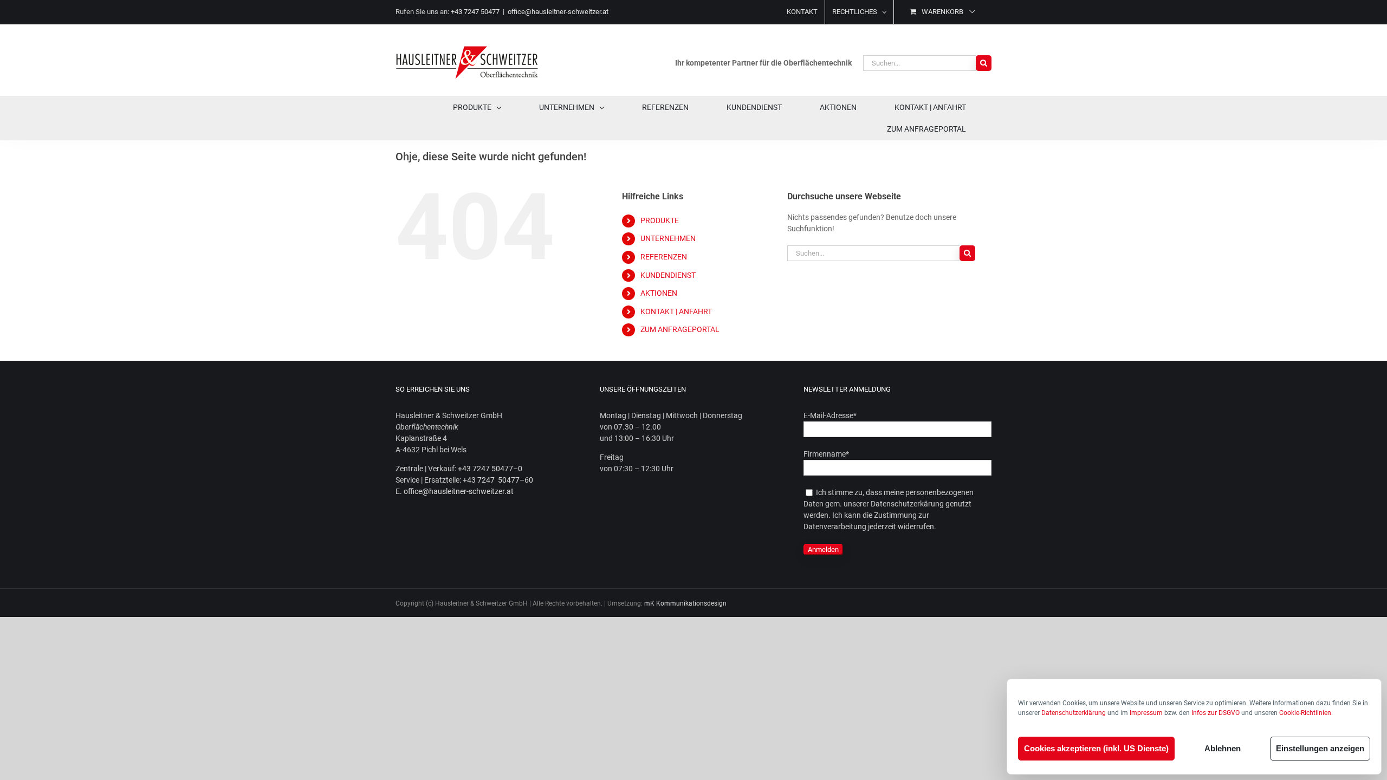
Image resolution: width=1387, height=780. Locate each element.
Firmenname (826, 454)
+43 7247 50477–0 (490, 468)
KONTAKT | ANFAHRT (676, 311)
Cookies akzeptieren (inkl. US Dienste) (1096, 748)
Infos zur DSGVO (1215, 713)
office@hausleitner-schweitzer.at (558, 12)
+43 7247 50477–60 (498, 480)
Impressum (1146, 713)
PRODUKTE (659, 220)
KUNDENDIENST (668, 275)
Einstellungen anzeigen (1320, 748)
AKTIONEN (658, 293)
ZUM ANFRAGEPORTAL (680, 329)
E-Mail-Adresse (830, 415)
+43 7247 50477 (475, 12)
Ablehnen (1222, 748)
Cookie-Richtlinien (1305, 713)
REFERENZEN (663, 256)
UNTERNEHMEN (668, 238)
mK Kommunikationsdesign (685, 603)
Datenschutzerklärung (1073, 713)
